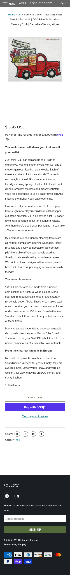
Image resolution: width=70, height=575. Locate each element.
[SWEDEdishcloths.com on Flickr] (13, 496)
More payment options (35, 416)
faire (18, 439)
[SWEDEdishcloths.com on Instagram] (8, 496)
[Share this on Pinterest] (33, 434)
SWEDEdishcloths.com (25, 540)
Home (11, 14)
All (19, 14)
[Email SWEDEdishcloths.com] (19, 496)
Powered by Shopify (15, 544)
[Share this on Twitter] (17, 434)
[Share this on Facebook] (25, 434)
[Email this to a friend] (41, 434)
